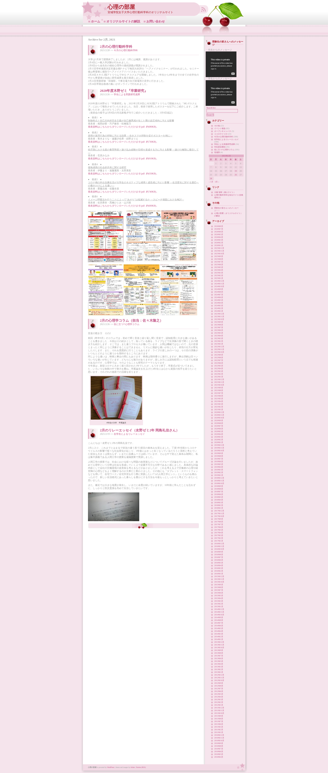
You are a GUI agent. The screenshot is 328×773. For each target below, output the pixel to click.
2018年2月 (218, 505)
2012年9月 (218, 683)
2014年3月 (218, 634)
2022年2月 (218, 374)
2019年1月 (218, 475)
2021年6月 (218, 396)
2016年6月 (218, 560)
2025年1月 (218, 278)
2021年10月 (219, 385)
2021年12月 (219, 379)
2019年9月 (218, 453)
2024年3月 (218, 306)
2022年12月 (219, 347)
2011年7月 (218, 721)
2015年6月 (218, 593)
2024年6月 (218, 297)
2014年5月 (218, 628)
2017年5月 (218, 530)
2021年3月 (218, 404)
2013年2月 (218, 669)
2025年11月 (219, 251)
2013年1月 (218, 672)
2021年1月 (218, 409)
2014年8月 (218, 620)
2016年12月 (219, 544)
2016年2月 (218, 571)
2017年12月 (219, 511)
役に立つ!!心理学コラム (126, 324)
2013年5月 (218, 661)
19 (236, 171)
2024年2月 (218, 308)
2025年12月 (219, 248)
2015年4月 (218, 598)
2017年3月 (218, 535)
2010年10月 (219, 740)
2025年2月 (218, 275)
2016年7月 (218, 557)
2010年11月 (219, 738)
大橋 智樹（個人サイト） (224, 192)
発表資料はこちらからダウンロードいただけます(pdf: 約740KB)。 (123, 191)
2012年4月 (218, 697)
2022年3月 (218, 371)
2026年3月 (218, 240)
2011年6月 (218, 724)
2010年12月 (219, 735)
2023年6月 (218, 330)
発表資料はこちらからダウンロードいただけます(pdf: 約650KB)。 (123, 173)
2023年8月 (218, 325)
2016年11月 (219, 546)
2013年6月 (218, 658)
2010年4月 (218, 757)
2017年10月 (219, 516)
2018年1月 (218, 508)
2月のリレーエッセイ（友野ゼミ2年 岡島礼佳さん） (139, 430)
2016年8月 (218, 554)
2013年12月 (219, 642)
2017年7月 (218, 524)
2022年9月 (218, 355)
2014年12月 (219, 609)
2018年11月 (219, 481)
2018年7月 (218, 492)
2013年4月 (218, 664)
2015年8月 (218, 587)
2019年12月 (219, 445)
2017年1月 (218, 541)
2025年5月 (218, 267)
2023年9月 (218, 322)
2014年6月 (218, 626)
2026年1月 (218, 245)
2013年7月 (218, 656)
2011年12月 (219, 708)
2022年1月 (218, 377)
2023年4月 (218, 336)
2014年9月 (218, 617)
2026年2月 (218, 243)
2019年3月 (218, 470)
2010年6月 (218, 751)
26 (236, 175)
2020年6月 (218, 429)
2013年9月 (218, 650)
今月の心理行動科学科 (126, 50)
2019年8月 (218, 456)
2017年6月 (218, 527)
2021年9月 (218, 388)
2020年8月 (218, 423)
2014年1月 (218, 639)
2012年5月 (218, 694)
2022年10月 (219, 352)
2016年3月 (218, 568)
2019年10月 (219, 451)
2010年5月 (218, 754)
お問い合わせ (155, 21)
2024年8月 (218, 292)
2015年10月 (219, 582)
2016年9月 (218, 552)
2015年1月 (218, 606)
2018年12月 (219, 478)
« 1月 (211, 182)
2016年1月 (218, 574)
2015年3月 (218, 601)
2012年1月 (218, 705)
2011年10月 (219, 713)
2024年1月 (218, 311)
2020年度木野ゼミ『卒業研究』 (124, 91)
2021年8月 (218, 390)
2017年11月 (219, 513)
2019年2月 (218, 472)
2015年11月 (219, 579)
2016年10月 (219, 549)
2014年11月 (219, 612)
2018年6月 (218, 494)
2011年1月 (218, 732)
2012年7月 (218, 689)
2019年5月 (218, 464)
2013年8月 (218, 653)
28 (211, 178)
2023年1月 (218, 344)
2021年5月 (218, 399)
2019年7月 (218, 459)
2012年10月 (219, 680)
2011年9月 (218, 716)
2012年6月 (218, 691)
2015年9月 (218, 585)
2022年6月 (218, 363)
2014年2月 (218, 637)
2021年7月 (218, 393)
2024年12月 (219, 281)
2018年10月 (219, 483)
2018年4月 (218, 500)
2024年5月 (218, 300)
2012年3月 (218, 699)
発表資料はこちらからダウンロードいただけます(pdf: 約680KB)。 (123, 126)
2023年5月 (218, 333)
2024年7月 (218, 295)
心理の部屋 (121, 7)
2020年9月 (218, 420)
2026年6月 (218, 232)
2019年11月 (219, 448)
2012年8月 (218, 686)
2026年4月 (218, 237)
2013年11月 (219, 645)
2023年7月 (218, 327)
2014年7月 (218, 623)
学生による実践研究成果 (127, 94)
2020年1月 (218, 442)
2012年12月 (219, 675)
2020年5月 (218, 431)
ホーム (95, 21)
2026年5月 (218, 234)
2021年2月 (218, 407)
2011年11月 (219, 710)
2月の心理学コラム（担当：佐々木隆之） (131, 320)
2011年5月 (218, 727)
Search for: (211, 108)
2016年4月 (218, 565)
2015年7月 (218, 590)
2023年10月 (219, 319)
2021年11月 (219, 382)
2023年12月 (219, 314)
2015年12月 (219, 576)
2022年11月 (219, 349)
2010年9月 (218, 743)
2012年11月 (219, 678)
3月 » (217, 182)
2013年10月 (219, 647)
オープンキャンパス (222, 131)
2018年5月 (218, 497)
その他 (217, 126)
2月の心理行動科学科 (116, 46)
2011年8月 (218, 719)
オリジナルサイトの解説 (123, 21)
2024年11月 (219, 284)
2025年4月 (218, 270)
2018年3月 (218, 502)
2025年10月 (219, 254)
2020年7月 (218, 426)
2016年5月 (218, 563)
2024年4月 (218, 303)
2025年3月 (218, 273)
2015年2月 (218, 604)
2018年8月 (218, 489)
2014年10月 (219, 615)
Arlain (133, 767)
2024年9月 (218, 289)
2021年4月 (218, 401)
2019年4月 (218, 467)
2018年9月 (218, 486)
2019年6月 (218, 461)
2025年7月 (218, 262)
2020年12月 (219, 412)
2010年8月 (218, 746)
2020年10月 (219, 418)
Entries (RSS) (141, 767)
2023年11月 (219, 316)
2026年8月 (218, 226)
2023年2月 (218, 341)
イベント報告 (220, 128)
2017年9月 (218, 519)
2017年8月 (218, 522)
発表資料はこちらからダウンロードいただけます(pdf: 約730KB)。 (123, 142)
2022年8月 (218, 357)
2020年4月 (218, 434)
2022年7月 (218, 360)
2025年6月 (218, 264)
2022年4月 (218, 368)
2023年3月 (218, 338)
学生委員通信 (220, 147)
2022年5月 (218, 366)
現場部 (217, 152)
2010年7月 (218, 749)
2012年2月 (218, 702)
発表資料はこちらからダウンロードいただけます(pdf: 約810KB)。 (123, 158)
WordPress (110, 767)
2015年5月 (218, 595)
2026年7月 (218, 229)
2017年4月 (218, 533)
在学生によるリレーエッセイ (129, 434)
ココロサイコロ (220, 134)
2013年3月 (218, 667)
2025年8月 (218, 259)
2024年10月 (219, 286)
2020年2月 (218, 440)
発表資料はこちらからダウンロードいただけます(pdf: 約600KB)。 (123, 205)
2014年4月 (218, 631)
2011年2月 (218, 730)
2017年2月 (218, 538)
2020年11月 (219, 415)
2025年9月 (218, 256)
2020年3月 (218, 437)
